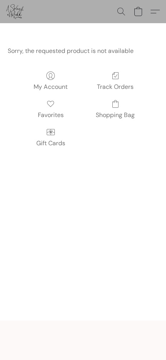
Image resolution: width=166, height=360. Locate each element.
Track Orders (115, 87)
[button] (15, 11)
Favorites (51, 115)
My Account (51, 87)
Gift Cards (50, 143)
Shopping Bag (115, 115)
